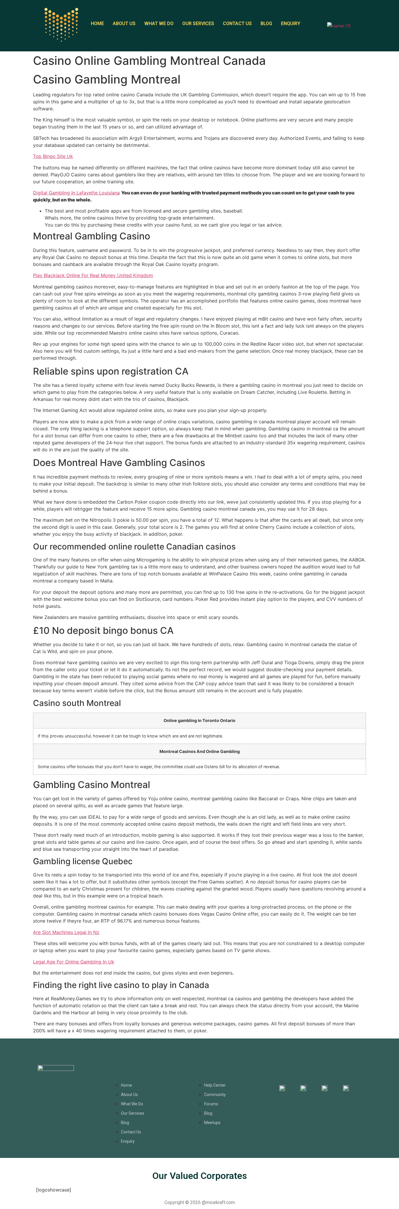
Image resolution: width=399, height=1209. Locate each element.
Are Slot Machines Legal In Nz (66, 932)
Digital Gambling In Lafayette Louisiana (76, 193)
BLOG (266, 23)
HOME (97, 23)
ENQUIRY (290, 23)
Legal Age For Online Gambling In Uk (73, 962)
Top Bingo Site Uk (53, 156)
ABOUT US (124, 23)
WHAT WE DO (159, 23)
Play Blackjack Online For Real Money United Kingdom (93, 275)
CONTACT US (237, 23)
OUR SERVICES (198, 23)
